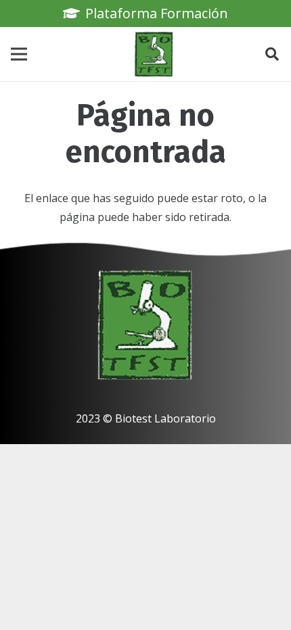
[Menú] (19, 54)
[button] (272, 54)
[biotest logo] (154, 54)
